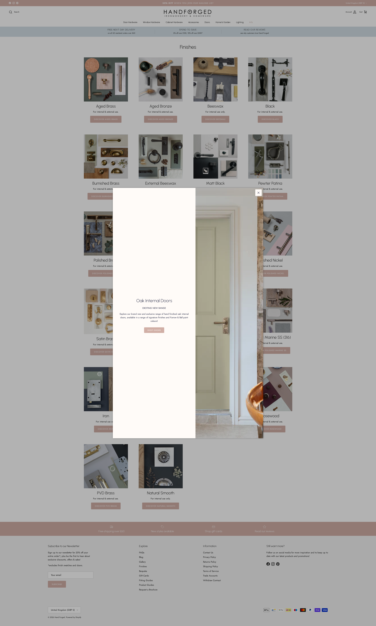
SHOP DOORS (154, 330)
